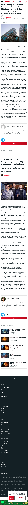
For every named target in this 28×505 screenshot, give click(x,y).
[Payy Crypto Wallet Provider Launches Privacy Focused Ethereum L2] (5, 356)
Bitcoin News (4, 121)
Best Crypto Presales (6, 427)
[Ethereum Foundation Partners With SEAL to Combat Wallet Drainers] (5, 331)
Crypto (2, 392)
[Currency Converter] (26, 2)
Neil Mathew (13, 332)
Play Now (26, 502)
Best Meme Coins (5, 431)
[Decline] (25, 492)
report (11, 262)
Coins (2, 404)
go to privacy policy (20, 498)
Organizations (4, 406)
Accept (11, 498)
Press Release (4, 396)
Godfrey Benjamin (14, 357)
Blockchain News (5, 293)
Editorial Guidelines (5, 466)
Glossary (3, 415)
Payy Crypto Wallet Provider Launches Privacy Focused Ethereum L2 (17, 354)
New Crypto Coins (5, 429)
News (19, 121)
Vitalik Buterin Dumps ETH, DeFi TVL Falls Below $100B (17, 363)
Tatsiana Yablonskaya (8, 17)
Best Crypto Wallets (5, 433)
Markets (3, 389)
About (2, 460)
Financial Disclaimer (5, 471)
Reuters (2, 51)
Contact (3, 462)
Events (2, 410)
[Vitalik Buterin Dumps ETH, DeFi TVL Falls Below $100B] (5, 364)
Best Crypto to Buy (5, 422)
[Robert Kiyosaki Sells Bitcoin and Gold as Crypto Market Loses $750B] (5, 339)
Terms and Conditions (6, 469)
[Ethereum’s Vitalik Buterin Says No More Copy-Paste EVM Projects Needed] (5, 348)
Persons (3, 408)
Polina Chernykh (7, 175)
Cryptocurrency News (12, 121)
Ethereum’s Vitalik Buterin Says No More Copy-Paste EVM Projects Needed (17, 346)
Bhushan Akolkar (14, 340)
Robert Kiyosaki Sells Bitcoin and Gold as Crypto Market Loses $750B (17, 338)
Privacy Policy (4, 473)
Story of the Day (5, 387)
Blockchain (3, 394)
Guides (3, 412)
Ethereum (3, 204)
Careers (3, 464)
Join (14, 143)
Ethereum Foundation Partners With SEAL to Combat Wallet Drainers (17, 330)
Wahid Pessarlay (14, 365)
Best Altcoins (4, 424)
